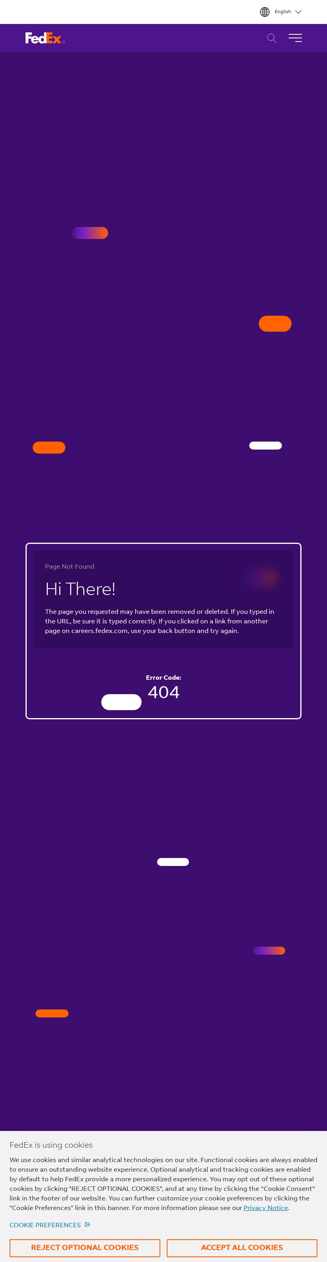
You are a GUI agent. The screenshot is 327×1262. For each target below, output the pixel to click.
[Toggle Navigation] (295, 38)
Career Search (270, 38)
